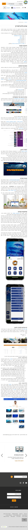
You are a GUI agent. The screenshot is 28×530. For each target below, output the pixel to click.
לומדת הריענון (24, 151)
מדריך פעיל (20, 89)
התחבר (14, 7)
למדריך (19, 41)
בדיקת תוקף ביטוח (20, 1)
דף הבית (26, 22)
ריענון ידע (19, 117)
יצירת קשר (12, 506)
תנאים (10, 5)
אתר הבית (25, 329)
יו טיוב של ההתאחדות (18, 35)
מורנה (20, 38)
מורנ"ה (9, 79)
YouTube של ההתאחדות (19, 98)
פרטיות (12, 5)
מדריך (11, 359)
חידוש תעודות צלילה (17, 515)
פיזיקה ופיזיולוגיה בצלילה (11, 121)
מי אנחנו (20, 513)
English (8, 7)
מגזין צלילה (18, 516)
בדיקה (4, 3)
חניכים (9, 384)
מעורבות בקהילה (9, 515)
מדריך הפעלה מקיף (12, 190)
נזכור (24, 519)
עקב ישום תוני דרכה (14, 179)
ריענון (21, 37)
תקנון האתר (13, 516)
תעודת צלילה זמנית (6, 513)
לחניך (19, 42)
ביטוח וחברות (24, 515)
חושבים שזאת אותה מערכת (21, 80)
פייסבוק (25, 61)
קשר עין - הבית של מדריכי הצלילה (18, 43)
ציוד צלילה (21, 128)
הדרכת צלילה (20, 121)
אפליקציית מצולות (16, 213)
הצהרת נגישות (6, 516)
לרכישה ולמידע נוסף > (19, 460)
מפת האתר (16, 506)
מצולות (19, 39)
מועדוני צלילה (24, 516)
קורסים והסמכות (15, 513)
